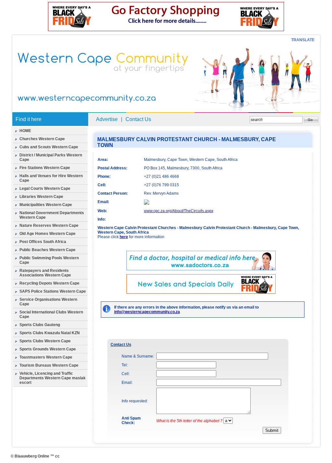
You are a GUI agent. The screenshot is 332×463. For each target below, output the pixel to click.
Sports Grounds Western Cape (47, 349)
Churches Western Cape (42, 139)
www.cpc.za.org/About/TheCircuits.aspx (178, 211)
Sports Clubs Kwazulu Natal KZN (49, 333)
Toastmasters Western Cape (45, 357)
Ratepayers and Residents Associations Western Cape (45, 272)
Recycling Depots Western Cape (49, 283)
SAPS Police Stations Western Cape (52, 291)
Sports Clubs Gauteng (39, 325)
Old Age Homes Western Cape (47, 233)
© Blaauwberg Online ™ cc (35, 456)
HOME (25, 130)
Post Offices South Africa (42, 241)
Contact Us (138, 119)
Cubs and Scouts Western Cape (48, 147)
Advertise (107, 119)
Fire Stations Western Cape (44, 167)
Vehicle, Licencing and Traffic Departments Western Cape (46, 375)
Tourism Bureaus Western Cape (48, 365)
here (124, 237)
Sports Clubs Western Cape (45, 341)
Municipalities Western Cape (45, 204)
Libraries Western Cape (41, 196)
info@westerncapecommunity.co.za (147, 312)
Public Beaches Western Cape (47, 250)
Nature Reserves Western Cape (48, 225)
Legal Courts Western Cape (44, 188)
